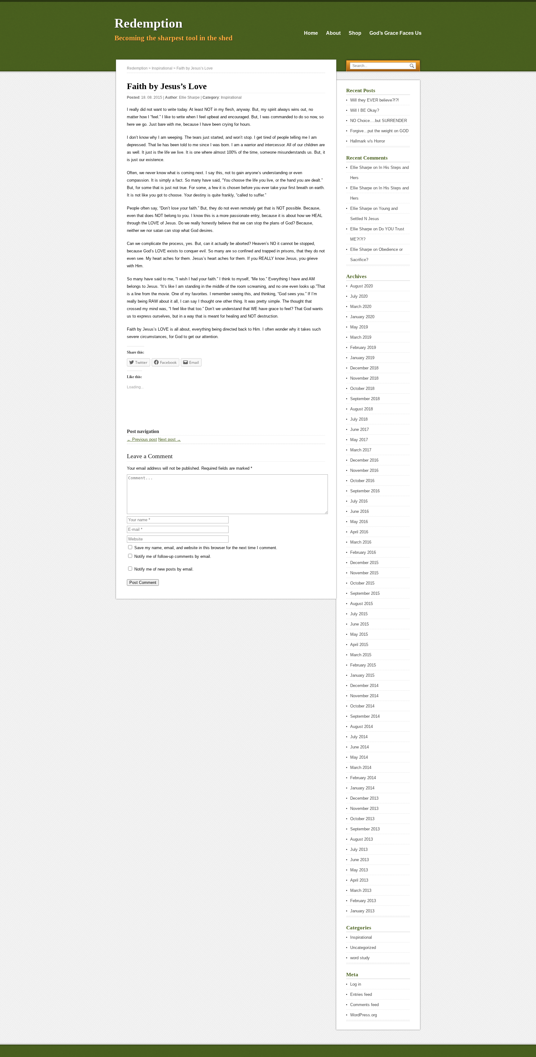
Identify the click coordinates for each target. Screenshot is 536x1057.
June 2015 (359, 624)
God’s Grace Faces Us (395, 33)
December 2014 (364, 685)
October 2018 (362, 388)
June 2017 (359, 429)
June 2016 (359, 511)
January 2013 (362, 911)
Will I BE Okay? (364, 110)
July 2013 (359, 849)
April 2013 (359, 880)
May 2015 (359, 634)
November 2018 (364, 378)
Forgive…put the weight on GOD (379, 131)
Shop (355, 33)
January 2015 (362, 675)
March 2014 (360, 767)
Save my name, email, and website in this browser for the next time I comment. (205, 547)
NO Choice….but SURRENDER (378, 120)
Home (311, 33)
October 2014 (362, 706)
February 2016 (363, 552)
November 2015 (364, 573)
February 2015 (363, 665)
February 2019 (363, 347)
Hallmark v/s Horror (367, 141)
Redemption (148, 23)
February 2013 (363, 900)
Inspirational (231, 97)
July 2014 (359, 736)
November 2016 (364, 470)
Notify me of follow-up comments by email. (172, 556)
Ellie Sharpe (189, 97)
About (333, 33)
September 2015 (365, 593)
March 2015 (360, 655)
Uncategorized (363, 947)
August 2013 (361, 839)
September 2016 (365, 491)
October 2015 (362, 583)
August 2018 (361, 409)
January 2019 (362, 357)
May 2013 (359, 870)
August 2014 (361, 726)
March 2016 (360, 542)
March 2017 (360, 450)
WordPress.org (363, 1015)
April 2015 (359, 644)
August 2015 (361, 603)
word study (360, 957)
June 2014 (359, 747)
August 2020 (361, 286)
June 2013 (359, 859)
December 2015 (364, 562)
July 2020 (359, 296)
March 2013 (360, 890)
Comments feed (364, 1004)
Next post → (169, 439)
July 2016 (359, 501)
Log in (355, 984)
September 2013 (365, 829)
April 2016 (359, 532)
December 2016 (364, 460)
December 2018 (364, 368)
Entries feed (361, 994)
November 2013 (364, 808)
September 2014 (365, 716)
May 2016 (359, 521)
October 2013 (362, 818)
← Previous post (142, 439)
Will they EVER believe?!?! (374, 100)
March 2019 (360, 337)
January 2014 (362, 788)
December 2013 (364, 798)
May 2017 (359, 439)
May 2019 (359, 327)
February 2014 (363, 777)
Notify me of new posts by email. (164, 569)
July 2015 (359, 614)
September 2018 (365, 398)
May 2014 (359, 757)
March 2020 (360, 306)
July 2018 (359, 419)
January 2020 (362, 316)
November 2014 (364, 695)
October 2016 (362, 480)
